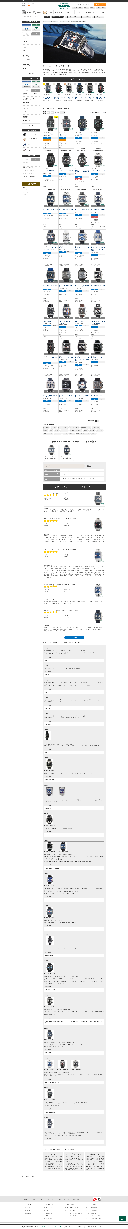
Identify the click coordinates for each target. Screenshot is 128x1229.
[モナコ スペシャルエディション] (100, 88)
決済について (49, 1207)
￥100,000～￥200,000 (28, 167)
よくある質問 (49, 1218)
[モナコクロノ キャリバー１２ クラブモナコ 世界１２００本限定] (82, 347)
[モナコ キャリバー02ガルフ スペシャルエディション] (51, 237)
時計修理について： (90, 1226)
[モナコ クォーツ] (66, 237)
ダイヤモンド (26, 192)
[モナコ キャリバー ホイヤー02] (51, 198)
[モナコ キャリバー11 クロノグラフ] (82, 198)
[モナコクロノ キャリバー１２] (66, 347)
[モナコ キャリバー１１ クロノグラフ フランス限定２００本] (98, 311)
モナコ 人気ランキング (74, 79)
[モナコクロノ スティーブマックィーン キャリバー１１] (82, 384)
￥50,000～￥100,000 (28, 165)
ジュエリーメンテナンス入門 (94, 1218)
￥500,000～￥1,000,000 (29, 176)
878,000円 (98, 189)
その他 (92, 478)
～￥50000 (25, 162)
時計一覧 (89, 466)
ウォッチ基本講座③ (92, 1210)
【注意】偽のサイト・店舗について (71, 1199)
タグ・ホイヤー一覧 (67, 470)
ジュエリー (25, 189)
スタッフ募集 (32, 1199)
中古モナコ (65, 474)
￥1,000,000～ (26, 179)
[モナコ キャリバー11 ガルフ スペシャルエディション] (66, 311)
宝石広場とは (28, 1213)
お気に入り (90, 4)
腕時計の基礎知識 (92, 1213)
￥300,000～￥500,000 (28, 173)
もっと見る (74, 637)
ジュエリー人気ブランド (72, 1207)
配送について (49, 1210)
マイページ (82, 4)
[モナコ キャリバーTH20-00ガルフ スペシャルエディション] (98, 198)
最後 (104, 112)
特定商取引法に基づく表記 (55, 1199)
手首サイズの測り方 (71, 1216)
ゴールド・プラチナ (28, 194)
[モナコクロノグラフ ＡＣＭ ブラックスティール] (66, 384)
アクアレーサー (71, 478)
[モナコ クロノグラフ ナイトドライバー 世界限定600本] (82, 274)
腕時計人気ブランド (71, 1204)
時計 (24, 187)
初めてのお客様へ (50, 1204)
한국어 (80, 7)
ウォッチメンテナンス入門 (94, 1216)
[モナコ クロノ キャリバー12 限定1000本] (66, 274)
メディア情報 (28, 1210)
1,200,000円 (50, 189)
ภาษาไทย (75, 7)
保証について (49, 1216)
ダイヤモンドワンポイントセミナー (75, 1213)
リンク (78, 478)
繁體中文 (86, 7)
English (98, 7)
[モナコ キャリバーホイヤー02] (58, 88)
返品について (49, 1213)
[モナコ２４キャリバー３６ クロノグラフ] (50, 384)
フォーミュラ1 (85, 478)
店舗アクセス (28, 1207)
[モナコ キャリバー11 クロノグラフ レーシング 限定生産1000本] (98, 237)
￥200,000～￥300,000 (28, 170)
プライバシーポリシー (42, 1199)
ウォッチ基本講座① (92, 1204)
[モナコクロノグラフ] (79, 88)
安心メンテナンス (71, 1210)
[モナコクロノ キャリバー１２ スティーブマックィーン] (82, 237)
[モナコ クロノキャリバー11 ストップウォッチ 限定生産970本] (82, 159)
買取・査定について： (70, 1226)
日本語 (103, 7)
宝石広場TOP (28, 1204)
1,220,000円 (66, 189)
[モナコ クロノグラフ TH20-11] (48, 88)
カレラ (64, 478)
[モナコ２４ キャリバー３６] (98, 384)
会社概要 (25, 1199)
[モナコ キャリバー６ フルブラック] (50, 347)
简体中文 (92, 7)
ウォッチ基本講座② (92, 1207)
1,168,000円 (50, 150)
